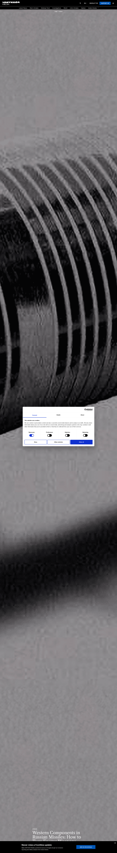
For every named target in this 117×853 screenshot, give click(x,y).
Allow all (81, 442)
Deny (35, 442)
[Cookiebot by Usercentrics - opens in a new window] (86, 410)
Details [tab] (58, 415)
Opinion (83, 8)
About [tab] (82, 415)
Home (56, 11)
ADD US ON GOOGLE (86, 847)
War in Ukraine (34, 8)
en (85, 3)
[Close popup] (115, 843)
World (65, 8)
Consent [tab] (34, 415)
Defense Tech (45, 8)
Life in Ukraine (74, 8)
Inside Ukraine (92, 8)
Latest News (23, 8)
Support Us (105, 3)
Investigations (56, 8)
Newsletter (94, 3)
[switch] (49, 435)
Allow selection (58, 442)
